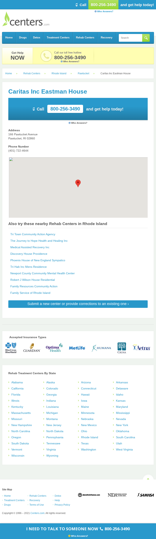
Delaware (122, 388)
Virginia (51, 449)
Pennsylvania (54, 437)
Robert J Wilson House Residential (32, 279)
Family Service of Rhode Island (30, 292)
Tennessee (53, 443)
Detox (36, 37)
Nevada (121, 419)
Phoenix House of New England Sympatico (37, 260)
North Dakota (54, 431)
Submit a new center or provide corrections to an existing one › (78, 304)
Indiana (51, 400)
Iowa (84, 400)
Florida (15, 394)
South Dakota (20, 443)
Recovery (106, 37)
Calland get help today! (80, 109)
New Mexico (89, 425)
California (17, 388)
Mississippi (123, 412)
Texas (85, 443)
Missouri (16, 419)
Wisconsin (17, 455)
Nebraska (87, 419)
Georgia (51, 394)
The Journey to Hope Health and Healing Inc (39, 240)
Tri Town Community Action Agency (32, 234)
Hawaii (85, 394)
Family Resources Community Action (33, 286)
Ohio (84, 431)
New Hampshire (21, 425)
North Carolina (20, 431)
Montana (52, 419)
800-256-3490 (103, 4)
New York (122, 425)
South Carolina (125, 437)
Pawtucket (83, 73)
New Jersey (53, 425)
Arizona (86, 382)
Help (57, 500)
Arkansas (122, 382)
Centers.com (25, 18)
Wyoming (52, 455)
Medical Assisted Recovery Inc (29, 247)
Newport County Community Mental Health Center (42, 273)
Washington (88, 449)
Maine (85, 406)
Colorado (52, 388)
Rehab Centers (85, 37)
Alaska (50, 382)
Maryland (122, 406)
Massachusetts (21, 412)
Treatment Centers (58, 37)
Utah (119, 443)
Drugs (23, 37)
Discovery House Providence (28, 253)
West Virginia (124, 449)
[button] (78, 183)
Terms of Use (36, 504)
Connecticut (88, 388)
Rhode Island (59, 73)
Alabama (17, 382)
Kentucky (17, 406)
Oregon (16, 437)
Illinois (15, 400)
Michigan (52, 412)
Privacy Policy (62, 504)
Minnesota (87, 412)
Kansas (121, 400)
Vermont (16, 449)
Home (9, 37)
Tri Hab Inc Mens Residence (28, 266)
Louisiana (52, 406)
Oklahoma (122, 431)
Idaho (119, 394)
